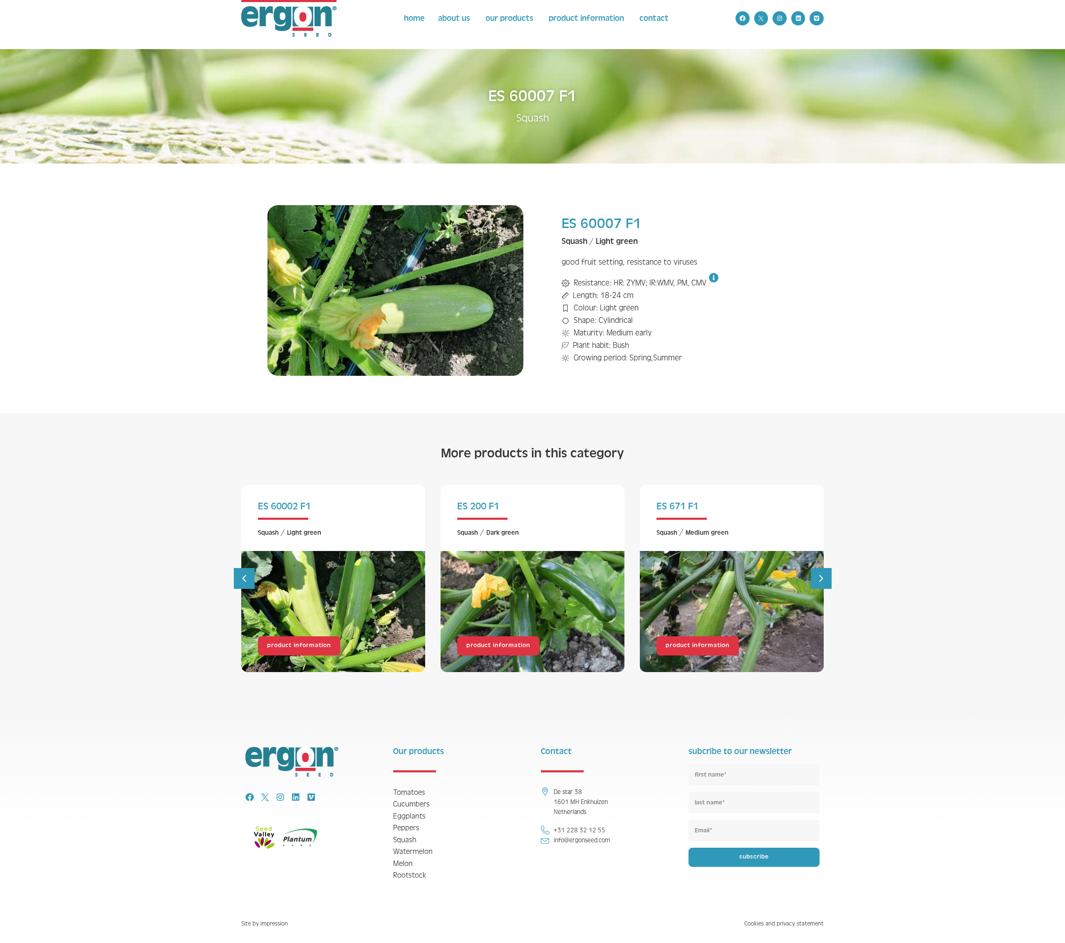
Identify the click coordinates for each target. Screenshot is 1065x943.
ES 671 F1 (677, 506)
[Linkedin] (798, 18)
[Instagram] (780, 18)
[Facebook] (743, 18)
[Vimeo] (817, 18)
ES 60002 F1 (284, 506)
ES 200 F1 (478, 506)
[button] (244, 578)
